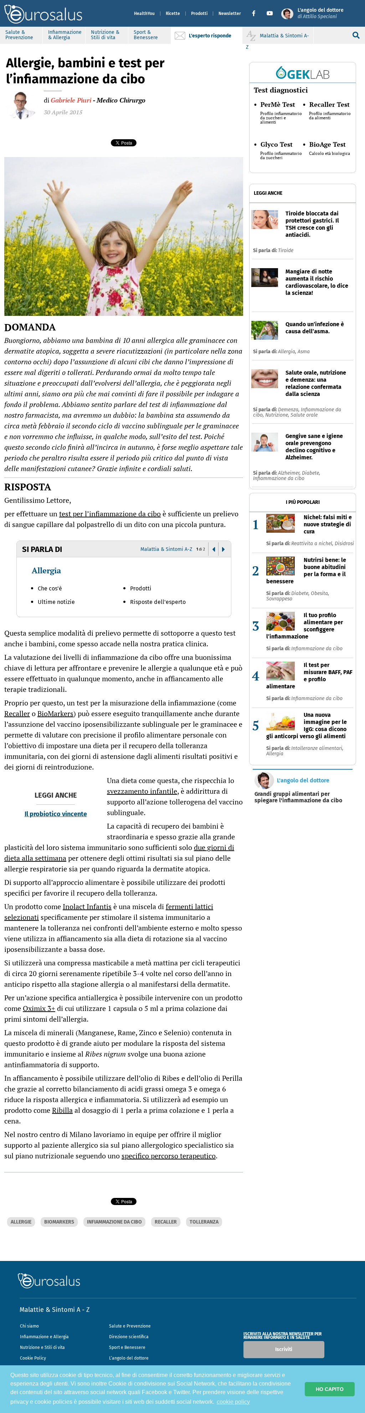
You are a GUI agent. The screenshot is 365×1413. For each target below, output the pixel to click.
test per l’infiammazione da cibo (110, 513)
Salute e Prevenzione (130, 1326)
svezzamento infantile (142, 791)
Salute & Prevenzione (19, 35)
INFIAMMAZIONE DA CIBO (114, 1222)
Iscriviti (283, 1349)
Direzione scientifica (129, 1336)
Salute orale (304, 415)
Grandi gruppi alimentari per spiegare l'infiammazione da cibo (298, 797)
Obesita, (320, 593)
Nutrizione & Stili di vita (105, 35)
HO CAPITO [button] (330, 1389)
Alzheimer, (290, 473)
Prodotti (199, 13)
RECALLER (166, 1222)
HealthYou (144, 13)
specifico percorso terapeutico (169, 1156)
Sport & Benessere (146, 35)
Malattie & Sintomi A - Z (54, 1310)
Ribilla (62, 1110)
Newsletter (230, 13)
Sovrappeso (279, 599)
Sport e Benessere (127, 1347)
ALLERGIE (21, 1222)
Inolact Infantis (87, 906)
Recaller (17, 713)
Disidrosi (344, 544)
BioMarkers (55, 713)
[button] (256, 13)
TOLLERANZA (204, 1222)
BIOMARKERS (59, 1222)
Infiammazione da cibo (278, 478)
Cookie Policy (33, 1358)
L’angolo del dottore (129, 1358)
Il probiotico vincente (56, 814)
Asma (304, 352)
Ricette (173, 13)
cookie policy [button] (233, 1402)
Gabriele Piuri (71, 100)
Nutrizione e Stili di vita (42, 1347)
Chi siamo (29, 1326)
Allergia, (288, 352)
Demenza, (289, 410)
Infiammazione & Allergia (65, 35)
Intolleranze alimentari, (317, 748)
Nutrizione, (278, 415)
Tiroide (285, 250)
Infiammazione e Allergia (44, 1336)
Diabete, (311, 473)
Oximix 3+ (39, 1008)
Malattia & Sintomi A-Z (166, 549)
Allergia (46, 570)
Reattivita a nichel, (313, 544)
